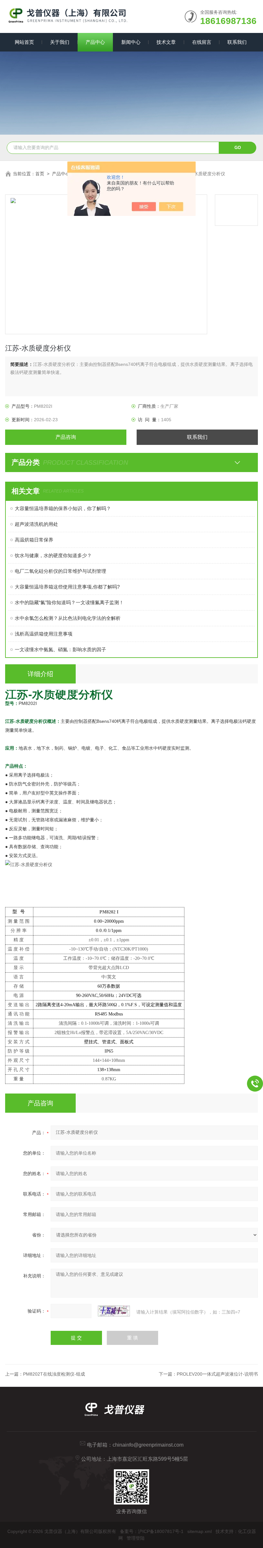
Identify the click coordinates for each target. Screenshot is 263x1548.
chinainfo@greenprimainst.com (148, 1445)
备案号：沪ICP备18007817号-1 (151, 1531)
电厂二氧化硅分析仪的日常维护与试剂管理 (60, 571)
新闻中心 (130, 42)
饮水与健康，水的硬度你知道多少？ (53, 555)
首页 (39, 173)
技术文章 (166, 42)
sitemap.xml (199, 1531)
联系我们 (237, 42)
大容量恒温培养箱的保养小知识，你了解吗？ (63, 508)
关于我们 (59, 42)
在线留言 (201, 42)
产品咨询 (65, 437)
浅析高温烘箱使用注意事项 (43, 633)
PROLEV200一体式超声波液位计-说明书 (217, 1374)
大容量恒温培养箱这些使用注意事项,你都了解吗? (67, 586)
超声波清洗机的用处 (36, 524)
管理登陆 (136, 1538)
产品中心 (95, 42)
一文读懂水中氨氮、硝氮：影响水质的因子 (60, 649)
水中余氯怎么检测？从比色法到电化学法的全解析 (68, 618)
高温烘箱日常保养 (34, 539)
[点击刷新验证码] (114, 1311)
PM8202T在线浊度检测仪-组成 (54, 1374)
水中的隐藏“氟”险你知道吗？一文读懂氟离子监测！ (69, 602)
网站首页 (24, 42)
